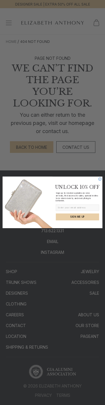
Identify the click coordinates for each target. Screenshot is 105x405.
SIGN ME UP (77, 217)
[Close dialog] (100, 179)
